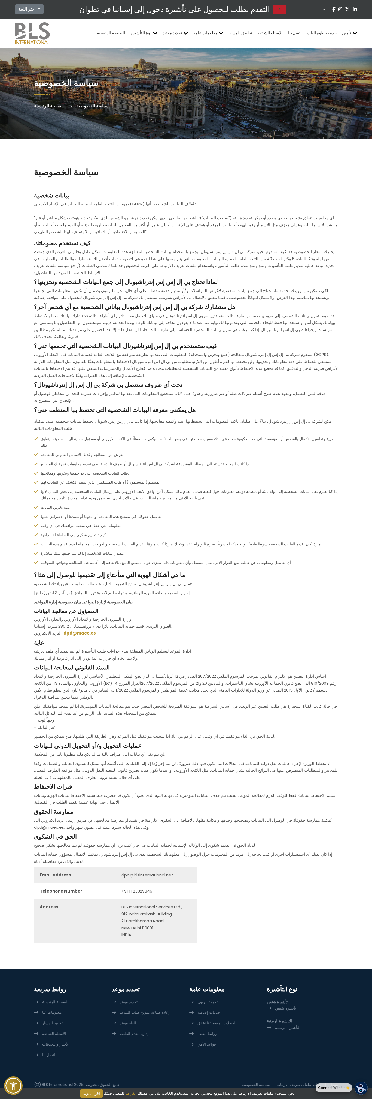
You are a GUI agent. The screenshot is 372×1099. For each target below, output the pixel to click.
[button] (13, 1086)
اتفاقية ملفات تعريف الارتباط (300, 1084)
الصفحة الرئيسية (111, 33)
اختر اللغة (28, 9)
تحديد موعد (172, 33)
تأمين (346, 33)
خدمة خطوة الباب (322, 33)
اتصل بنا (294, 33)
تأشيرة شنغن (285, 1008)
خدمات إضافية (208, 1012)
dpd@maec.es (79, 633)
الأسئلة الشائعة (270, 33)
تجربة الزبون (207, 1002)
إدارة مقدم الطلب (134, 1033)
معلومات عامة (205, 33)
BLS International (57, 1084)
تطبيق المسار (240, 33)
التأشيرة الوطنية (287, 1027)
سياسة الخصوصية (256, 1084)
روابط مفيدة (207, 1033)
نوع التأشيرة (140, 33)
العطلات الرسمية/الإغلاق (216, 1023)
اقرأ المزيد (91, 1093)
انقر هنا (131, 1093)
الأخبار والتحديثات (55, 1044)
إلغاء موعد (128, 1023)
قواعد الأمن (206, 1044)
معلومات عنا (52, 1012)
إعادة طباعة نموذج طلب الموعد (144, 1012)
